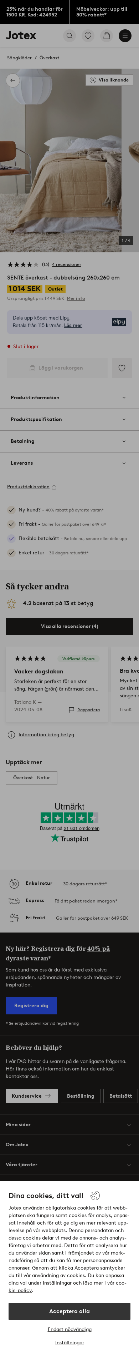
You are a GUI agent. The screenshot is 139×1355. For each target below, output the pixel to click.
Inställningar (69, 1343)
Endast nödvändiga (70, 1329)
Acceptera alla (69, 1311)
